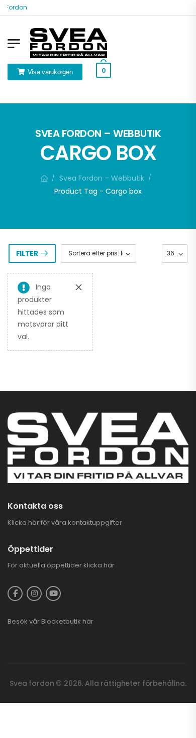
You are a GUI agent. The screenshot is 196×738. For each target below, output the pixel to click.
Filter (27, 253)
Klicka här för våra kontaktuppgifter (65, 522)
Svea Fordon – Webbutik (101, 178)
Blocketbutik (61, 621)
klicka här (99, 565)
